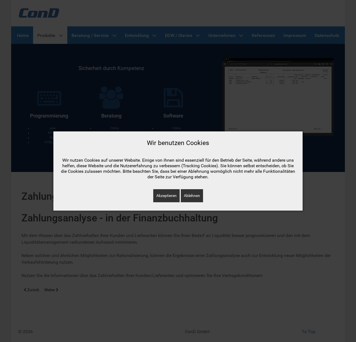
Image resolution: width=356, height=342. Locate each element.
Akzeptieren (166, 195)
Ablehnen (192, 195)
